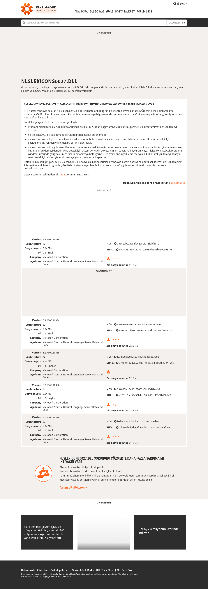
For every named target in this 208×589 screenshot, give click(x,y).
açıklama (175, 182)
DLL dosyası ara (177, 22)
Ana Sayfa (81, 11)
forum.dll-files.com (72, 487)
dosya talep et (125, 11)
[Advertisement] (104, 56)
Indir (115, 259)
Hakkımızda (28, 570)
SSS (150, 11)
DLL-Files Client (105, 570)
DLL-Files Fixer (125, 570)
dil (184, 182)
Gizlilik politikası (60, 570)
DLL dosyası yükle (101, 11)
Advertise (42, 570)
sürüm (164, 182)
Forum (141, 11)
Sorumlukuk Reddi (83, 570)
